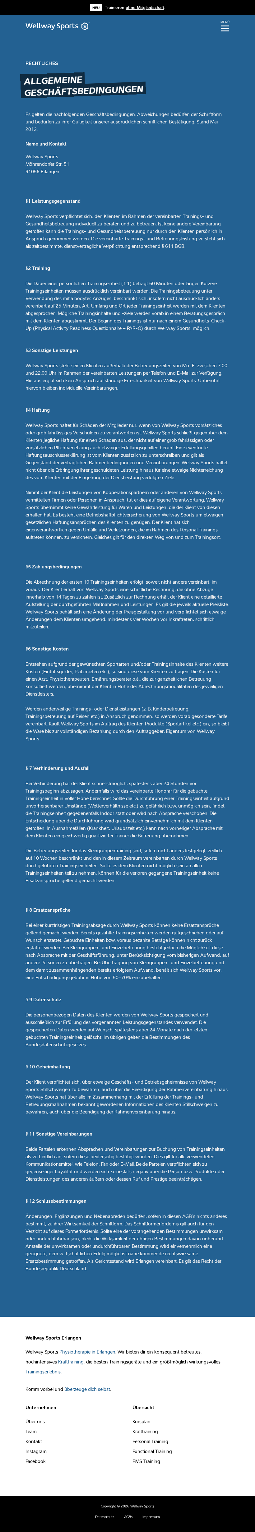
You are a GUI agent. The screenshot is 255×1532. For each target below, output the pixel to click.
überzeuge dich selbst (87, 1389)
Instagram (36, 1451)
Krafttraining (71, 1361)
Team (31, 1431)
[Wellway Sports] (58, 26)
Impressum (151, 1516)
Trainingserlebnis (43, 1371)
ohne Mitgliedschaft (145, 7)
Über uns (35, 1421)
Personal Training (150, 1441)
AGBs (128, 1516)
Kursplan (141, 1421)
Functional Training (152, 1451)
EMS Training (146, 1461)
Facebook (36, 1461)
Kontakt (34, 1441)
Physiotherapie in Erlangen (87, 1351)
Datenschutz (104, 1516)
